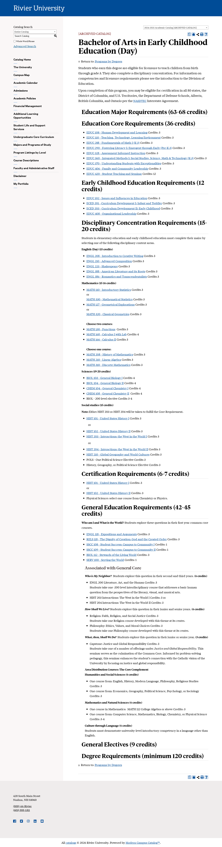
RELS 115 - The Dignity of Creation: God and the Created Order (126, 539)
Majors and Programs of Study (32, 145)
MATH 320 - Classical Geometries (107, 314)
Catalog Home (22, 59)
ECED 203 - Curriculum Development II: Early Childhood (123, 208)
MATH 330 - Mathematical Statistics (109, 299)
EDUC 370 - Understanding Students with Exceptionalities (123, 163)
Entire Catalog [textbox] (21, 31)
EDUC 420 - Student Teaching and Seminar (114, 174)
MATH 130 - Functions (100, 329)
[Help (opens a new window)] (206, 34)
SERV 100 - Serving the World (105, 560)
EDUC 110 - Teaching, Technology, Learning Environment (123, 137)
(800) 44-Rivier (22, 806)
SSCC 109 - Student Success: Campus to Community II (121, 549)
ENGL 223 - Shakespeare (102, 266)
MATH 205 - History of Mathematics (109, 354)
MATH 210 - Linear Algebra (103, 359)
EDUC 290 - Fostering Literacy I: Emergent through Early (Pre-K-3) (129, 148)
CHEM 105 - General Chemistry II (107, 393)
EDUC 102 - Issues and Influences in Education (116, 198)
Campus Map (21, 75)
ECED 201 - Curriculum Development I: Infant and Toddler (124, 203)
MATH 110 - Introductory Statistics (108, 290)
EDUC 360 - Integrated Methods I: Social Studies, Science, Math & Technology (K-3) (140, 158)
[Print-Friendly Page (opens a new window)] (201, 34)
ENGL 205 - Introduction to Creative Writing (114, 256)
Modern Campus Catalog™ (143, 842)
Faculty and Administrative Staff (33, 168)
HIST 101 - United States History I (107, 418)
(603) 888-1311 (21, 810)
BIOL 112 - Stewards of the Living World (111, 555)
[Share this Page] (198, 34)
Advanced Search (24, 46)
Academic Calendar (25, 83)
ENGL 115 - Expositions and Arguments (111, 534)
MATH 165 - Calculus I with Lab (106, 334)
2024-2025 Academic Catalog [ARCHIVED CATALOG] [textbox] (170, 27)
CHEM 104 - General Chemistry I (107, 388)
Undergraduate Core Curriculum (33, 137)
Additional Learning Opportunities (25, 115)
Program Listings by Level (29, 152)
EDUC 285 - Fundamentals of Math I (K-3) (113, 143)
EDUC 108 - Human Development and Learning (116, 132)
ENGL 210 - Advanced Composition (109, 261)
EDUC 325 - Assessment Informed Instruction (115, 153)
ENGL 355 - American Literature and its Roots (115, 271)
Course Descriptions (26, 160)
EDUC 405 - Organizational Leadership (111, 213)
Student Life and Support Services (29, 127)
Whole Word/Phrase (25, 41)
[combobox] (175, 27)
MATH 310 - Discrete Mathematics (108, 365)
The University (22, 67)
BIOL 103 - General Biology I (104, 378)
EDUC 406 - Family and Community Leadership (117, 168)
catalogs (71, 842)
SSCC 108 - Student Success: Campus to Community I (120, 544)
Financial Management (27, 106)
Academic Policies (24, 98)
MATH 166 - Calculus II (101, 339)
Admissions (20, 90)
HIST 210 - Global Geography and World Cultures (118, 454)
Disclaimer (19, 176)
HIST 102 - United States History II (108, 431)
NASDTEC (139, 101)
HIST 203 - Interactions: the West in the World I (116, 436)
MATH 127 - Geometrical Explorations (110, 304)
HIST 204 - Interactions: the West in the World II (117, 449)
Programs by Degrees (108, 61)
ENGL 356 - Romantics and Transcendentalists (116, 276)
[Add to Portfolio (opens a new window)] (193, 34)
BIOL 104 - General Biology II (105, 383)
